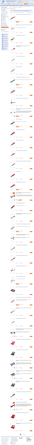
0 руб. (28, 5)
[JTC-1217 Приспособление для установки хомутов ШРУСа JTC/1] (12, 49)
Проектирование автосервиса (4, 29)
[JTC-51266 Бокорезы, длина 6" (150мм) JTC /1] (12, 91)
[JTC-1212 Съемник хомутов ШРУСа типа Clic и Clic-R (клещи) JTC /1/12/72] (12, 102)
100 (32, 12)
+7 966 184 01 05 (5, 46)
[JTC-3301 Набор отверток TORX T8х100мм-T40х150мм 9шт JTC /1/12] (12, 353)
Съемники (3, 21)
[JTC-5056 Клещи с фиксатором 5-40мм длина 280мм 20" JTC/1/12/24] (12, 322)
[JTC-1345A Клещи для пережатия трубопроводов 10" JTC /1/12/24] (12, 228)
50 (31, 12)
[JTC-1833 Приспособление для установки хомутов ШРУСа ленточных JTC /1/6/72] (12, 18)
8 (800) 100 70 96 (15, 3)
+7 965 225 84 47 (5, 38)
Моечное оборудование (5, 25)
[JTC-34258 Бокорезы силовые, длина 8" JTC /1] (12, 186)
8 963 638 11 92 (5, 48)
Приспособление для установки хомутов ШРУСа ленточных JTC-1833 (23, 14)
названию (19, 12)
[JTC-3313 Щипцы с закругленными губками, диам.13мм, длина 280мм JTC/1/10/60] (12, 249)
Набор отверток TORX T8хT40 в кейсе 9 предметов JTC (22, 349)
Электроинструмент (4, 24)
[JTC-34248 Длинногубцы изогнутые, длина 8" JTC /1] (12, 154)
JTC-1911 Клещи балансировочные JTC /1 (20, 276)
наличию (16, 12)
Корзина (21, 5)
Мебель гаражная (4, 19)
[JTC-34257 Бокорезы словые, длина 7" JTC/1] (12, 133)
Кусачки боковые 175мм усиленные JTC (20, 129)
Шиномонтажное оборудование (4, 10)
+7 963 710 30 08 (5, 36)
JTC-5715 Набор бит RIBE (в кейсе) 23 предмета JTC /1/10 (22, 412)
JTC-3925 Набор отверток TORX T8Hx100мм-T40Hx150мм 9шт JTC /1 (23, 339)
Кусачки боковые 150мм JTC (19, 87)
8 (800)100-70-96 (9, 3)
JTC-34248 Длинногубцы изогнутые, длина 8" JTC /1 (21, 150)
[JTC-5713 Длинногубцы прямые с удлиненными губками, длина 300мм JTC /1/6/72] (12, 312)
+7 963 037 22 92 (5, 44)
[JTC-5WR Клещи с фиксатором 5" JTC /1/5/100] (12, 70)
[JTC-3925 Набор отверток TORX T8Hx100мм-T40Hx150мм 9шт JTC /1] (12, 343)
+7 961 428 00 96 (5, 42)
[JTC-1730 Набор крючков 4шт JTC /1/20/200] (12, 28)
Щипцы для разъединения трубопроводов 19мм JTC (22, 255)
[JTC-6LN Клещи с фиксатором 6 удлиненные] (12, 60)
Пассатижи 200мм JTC (18, 171)
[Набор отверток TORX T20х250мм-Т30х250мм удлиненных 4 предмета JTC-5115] (12, 364)
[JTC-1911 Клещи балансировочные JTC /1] (12, 280)
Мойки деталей (4, 20)
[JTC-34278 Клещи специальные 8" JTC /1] (12, 39)
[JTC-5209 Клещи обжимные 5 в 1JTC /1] (12, 207)
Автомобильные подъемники (5, 8)
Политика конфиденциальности (13, 442)
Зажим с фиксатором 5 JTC (19, 66)
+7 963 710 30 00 (5, 40)
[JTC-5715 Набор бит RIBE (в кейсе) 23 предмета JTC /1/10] (12, 416)
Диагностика (3, 18)
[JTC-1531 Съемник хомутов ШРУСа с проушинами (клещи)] (12, 406)
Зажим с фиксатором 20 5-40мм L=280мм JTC (21, 318)
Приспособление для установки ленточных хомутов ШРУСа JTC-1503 (23, 391)
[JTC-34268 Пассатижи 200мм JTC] (12, 175)
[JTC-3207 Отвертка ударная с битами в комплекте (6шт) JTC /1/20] (12, 291)
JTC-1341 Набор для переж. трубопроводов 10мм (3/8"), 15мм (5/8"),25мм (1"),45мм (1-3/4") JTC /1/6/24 (23, 234)
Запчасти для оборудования (5, 31)
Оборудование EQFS (4, 26)
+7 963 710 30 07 (5, 34)
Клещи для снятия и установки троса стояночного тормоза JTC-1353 (23, 297)
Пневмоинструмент (4, 23)
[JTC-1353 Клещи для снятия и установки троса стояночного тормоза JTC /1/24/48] (12, 301)
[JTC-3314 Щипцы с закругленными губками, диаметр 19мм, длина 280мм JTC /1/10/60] (12, 259)
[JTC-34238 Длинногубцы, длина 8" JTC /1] (12, 144)
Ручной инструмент (4, 22)
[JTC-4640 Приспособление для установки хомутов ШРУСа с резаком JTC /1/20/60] (12, 165)
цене (14, 12)
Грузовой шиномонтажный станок (5, 11)
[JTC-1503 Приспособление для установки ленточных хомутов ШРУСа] (12, 395)
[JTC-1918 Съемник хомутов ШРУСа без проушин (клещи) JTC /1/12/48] (12, 81)
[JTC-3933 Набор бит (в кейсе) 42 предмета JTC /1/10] (12, 427)
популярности (22, 12)
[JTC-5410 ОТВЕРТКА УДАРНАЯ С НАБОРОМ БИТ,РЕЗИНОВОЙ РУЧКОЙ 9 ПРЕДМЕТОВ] (12, 374)
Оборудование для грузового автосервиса (5, 17)
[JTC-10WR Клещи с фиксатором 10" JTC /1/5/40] (12, 123)
